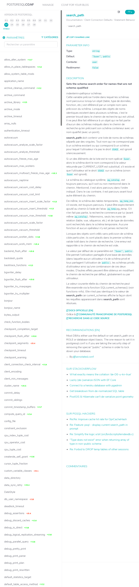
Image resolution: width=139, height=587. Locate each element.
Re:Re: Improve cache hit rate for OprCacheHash (98, 419)
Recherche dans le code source (89, 318)
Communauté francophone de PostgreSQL (105, 314)
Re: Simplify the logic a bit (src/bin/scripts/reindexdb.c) (102, 434)
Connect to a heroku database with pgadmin (96, 385)
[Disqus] (100, 512)
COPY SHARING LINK (79, 37)
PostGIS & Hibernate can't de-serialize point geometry (101, 397)
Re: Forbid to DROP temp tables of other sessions (99, 449)
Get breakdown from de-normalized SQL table (97, 391)
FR (129, 11)
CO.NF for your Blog (75, 5)
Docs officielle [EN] (81, 310)
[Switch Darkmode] (119, 12)
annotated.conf (85, 357)
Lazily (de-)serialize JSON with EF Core (93, 380)
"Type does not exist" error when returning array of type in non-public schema (99, 442)
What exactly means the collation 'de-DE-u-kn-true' (100, 374)
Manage (48, 5)
